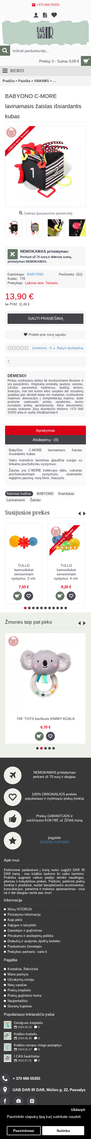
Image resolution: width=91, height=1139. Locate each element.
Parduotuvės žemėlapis (25, 946)
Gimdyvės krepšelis (28, 1023)
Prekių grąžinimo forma (24, 995)
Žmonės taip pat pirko (28, 622)
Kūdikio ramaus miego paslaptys (38, 1045)
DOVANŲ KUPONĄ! (54, 842)
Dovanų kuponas (20, 1006)
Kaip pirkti (15, 920)
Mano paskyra (18, 974)
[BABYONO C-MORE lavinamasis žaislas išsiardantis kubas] (15, 226)
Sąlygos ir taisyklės (22, 925)
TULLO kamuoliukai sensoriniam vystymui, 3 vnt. (23, 571)
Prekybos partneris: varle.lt (27, 952)
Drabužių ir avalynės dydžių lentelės (34, 941)
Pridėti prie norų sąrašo (47, 334)
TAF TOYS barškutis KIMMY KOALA (46, 719)
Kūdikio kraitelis (25, 1034)
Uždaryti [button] (78, 1110)
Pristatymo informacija (24, 914)
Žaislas (35, 500)
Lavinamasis (16, 500)
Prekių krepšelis (19, 990)
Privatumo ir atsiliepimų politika (30, 936)
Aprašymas (45, 430)
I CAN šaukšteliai (26, 1056)
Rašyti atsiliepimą (70, 348)
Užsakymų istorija (21, 979)
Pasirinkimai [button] (23, 1131)
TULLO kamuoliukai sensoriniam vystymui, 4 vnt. (66, 571)
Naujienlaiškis (18, 1001)
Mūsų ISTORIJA (20, 909)
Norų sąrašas (17, 985)
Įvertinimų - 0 (42, 348)
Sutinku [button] (63, 1131)
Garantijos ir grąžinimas (25, 930)
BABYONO (35, 274)
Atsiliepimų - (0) (45, 440)
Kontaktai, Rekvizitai (23, 969)
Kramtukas (66, 494)
